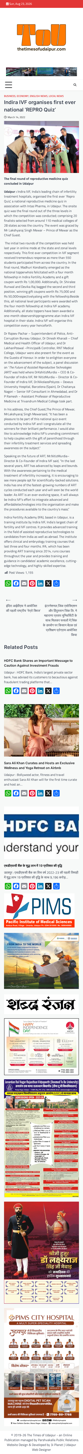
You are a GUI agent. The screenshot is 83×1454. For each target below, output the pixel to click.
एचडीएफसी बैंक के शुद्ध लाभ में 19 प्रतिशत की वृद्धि (33, 866)
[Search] (75, 85)
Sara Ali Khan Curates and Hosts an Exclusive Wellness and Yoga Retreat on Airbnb (39, 765)
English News (39, 96)
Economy (23, 96)
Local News (56, 96)
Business (10, 96)
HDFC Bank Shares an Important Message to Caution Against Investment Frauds (38, 663)
